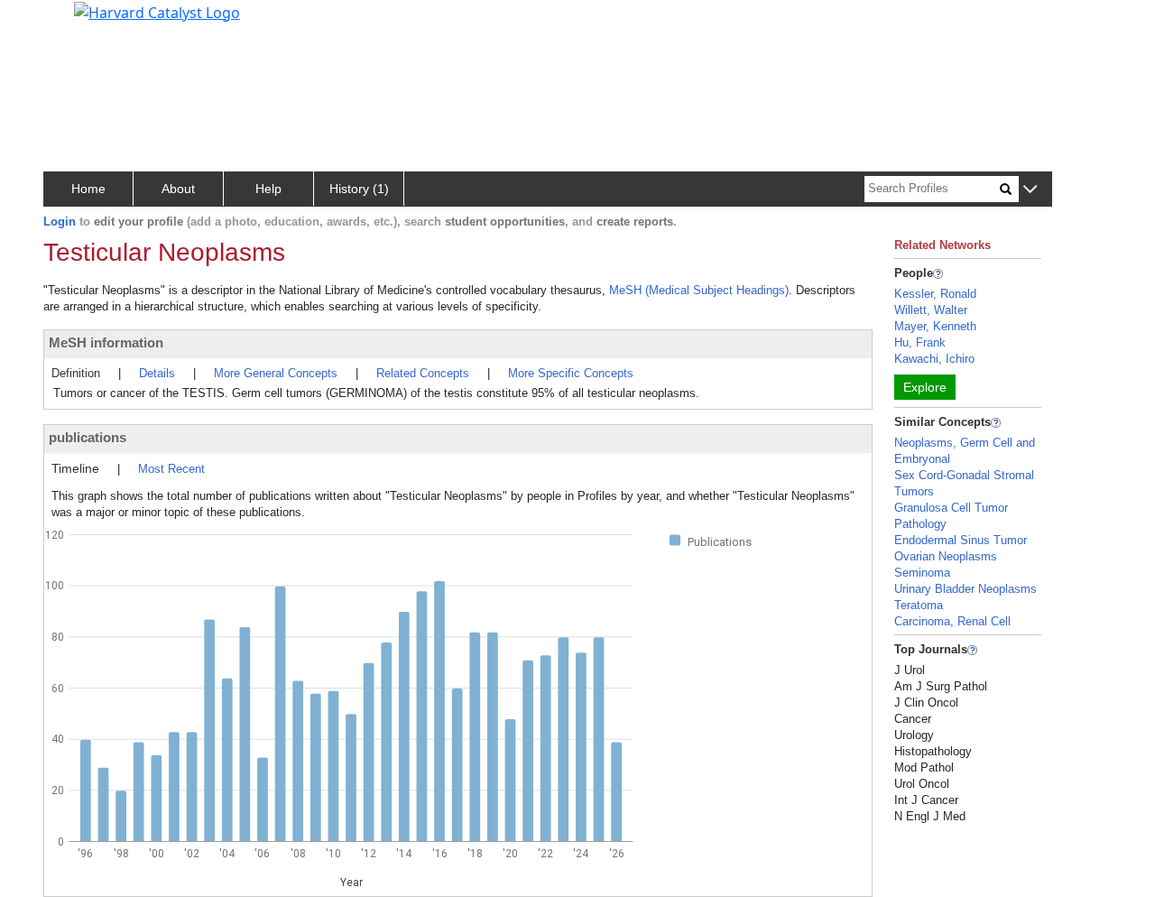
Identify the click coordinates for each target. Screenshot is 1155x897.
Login (59, 221)
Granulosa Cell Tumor (951, 507)
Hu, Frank (920, 342)
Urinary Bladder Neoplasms (965, 589)
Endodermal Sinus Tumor (960, 540)
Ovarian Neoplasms (945, 556)
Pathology (920, 524)
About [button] (178, 188)
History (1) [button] (359, 188)
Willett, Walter (930, 310)
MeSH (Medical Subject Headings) (699, 290)
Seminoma (922, 572)
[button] (1030, 190)
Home (88, 188)
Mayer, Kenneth (935, 326)
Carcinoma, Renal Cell (952, 621)
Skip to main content (75, 22)
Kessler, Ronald (935, 294)
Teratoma (918, 605)
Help (268, 188)
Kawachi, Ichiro (934, 358)
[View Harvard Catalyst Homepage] (157, 11)
